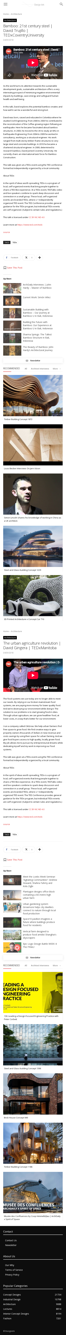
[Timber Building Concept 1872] (33, 395)
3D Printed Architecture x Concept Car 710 (24, 619)
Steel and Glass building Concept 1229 (22, 570)
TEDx (14, 242)
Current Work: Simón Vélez (36, 297)
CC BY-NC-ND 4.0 (36, 217)
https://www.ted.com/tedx (29, 224)
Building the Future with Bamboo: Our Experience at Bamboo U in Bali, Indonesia (38, 325)
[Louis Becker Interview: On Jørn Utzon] (33, 445)
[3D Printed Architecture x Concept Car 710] (33, 595)
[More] (39, 257)
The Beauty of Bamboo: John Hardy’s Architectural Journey (38, 348)
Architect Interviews (40, 369)
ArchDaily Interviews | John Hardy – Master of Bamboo (37, 286)
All (26, 369)
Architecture (16, 14)
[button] (12, 267)
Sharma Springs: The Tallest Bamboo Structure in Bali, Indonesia (37, 337)
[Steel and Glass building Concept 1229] (33, 546)
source (6, 232)
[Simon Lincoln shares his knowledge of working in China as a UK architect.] (33, 494)
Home (6, 14)
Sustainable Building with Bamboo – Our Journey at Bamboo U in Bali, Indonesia (38, 312)
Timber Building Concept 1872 (18, 419)
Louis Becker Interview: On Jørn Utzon (22, 468)
